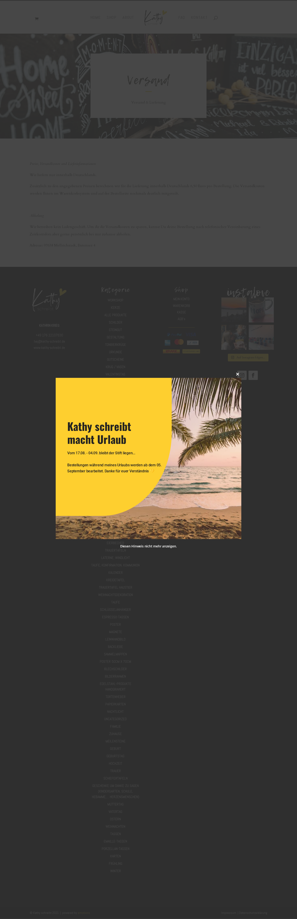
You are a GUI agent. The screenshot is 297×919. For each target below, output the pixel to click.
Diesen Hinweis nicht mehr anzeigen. (148, 546)
